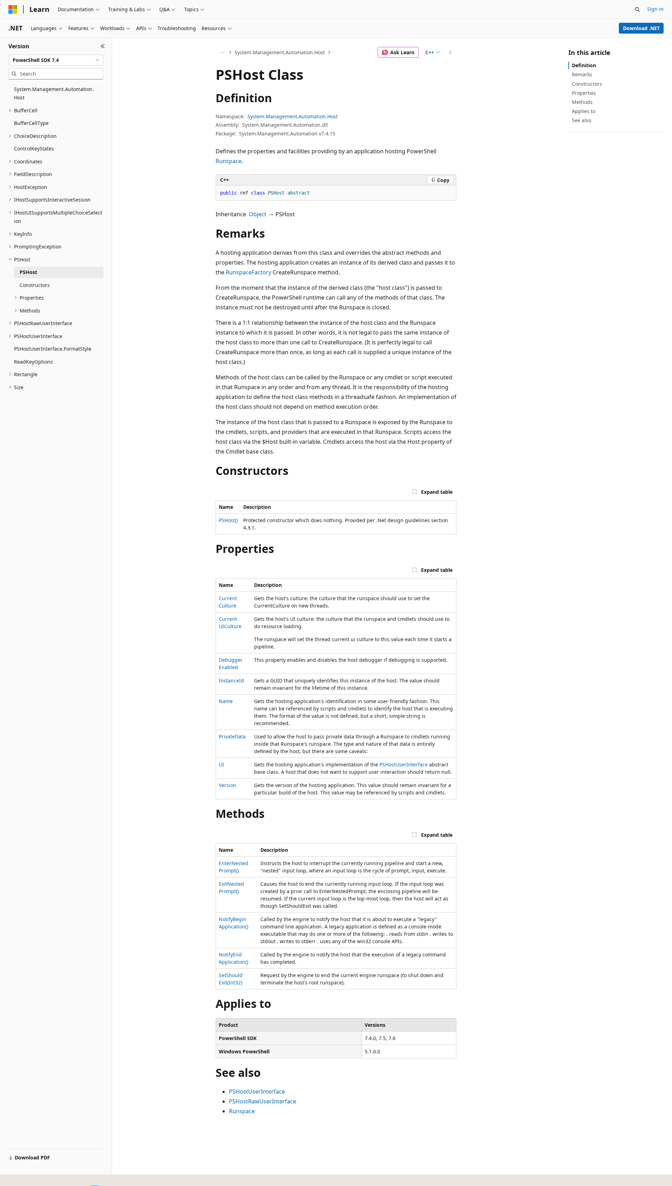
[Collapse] (103, 46)
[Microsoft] (13, 9)
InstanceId (231, 680)
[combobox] (55, 60)
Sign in (655, 9)
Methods (582, 102)
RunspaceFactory (248, 272)
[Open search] (637, 9)
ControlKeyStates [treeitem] (34, 148)
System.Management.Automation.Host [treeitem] (54, 93)
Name (226, 701)
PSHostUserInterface (403, 764)
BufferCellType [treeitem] (31, 123)
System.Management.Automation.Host (279, 52)
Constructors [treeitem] (35, 285)
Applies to (583, 111)
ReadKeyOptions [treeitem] (33, 361)
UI (221, 764)
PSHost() (228, 520)
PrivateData (232, 736)
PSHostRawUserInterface (262, 1101)
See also (581, 120)
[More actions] (450, 52)
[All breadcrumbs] (222, 52)
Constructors (587, 83)
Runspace (228, 161)
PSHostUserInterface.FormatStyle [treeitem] (52, 348)
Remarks (582, 74)
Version (227, 785)
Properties (584, 93)
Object (257, 214)
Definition (584, 65)
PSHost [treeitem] (28, 272)
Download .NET (641, 28)
